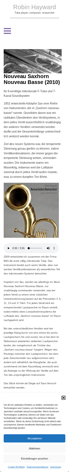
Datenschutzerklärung (37, 467)
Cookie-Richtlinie (16, 467)
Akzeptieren (34, 438)
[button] (63, 398)
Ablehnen (34, 448)
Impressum (55, 467)
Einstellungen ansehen (34, 458)
